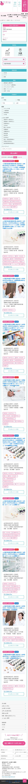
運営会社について (4, 749)
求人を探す (14, 153)
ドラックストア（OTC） (9, 86)
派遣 (5, 76)
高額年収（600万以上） (9, 119)
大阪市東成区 (7, 63)
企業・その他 (7, 91)
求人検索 (4, 703)
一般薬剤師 (6, 110)
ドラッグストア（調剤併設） (10, 85)
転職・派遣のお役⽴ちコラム (9, 715)
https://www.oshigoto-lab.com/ (8, 776)
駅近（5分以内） (7, 127)
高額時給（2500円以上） (9, 121)
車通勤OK (6, 129)
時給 (19, 100)
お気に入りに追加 (14, 212)
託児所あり (6, 137)
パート (5, 74)
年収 (5, 100)
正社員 (5, 72)
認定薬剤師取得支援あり (9, 143)
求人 (12, 20)
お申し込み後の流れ (6, 710)
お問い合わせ (3, 758)
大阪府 (8, 20)
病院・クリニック (8, 88)
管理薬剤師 (6, 112)
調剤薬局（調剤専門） (9, 83)
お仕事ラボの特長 (6, 708)
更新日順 (20, 157)
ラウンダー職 (7, 108)
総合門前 (6, 135)
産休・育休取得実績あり (9, 139)
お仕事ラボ (2, 20)
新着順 (15, 157)
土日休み (6, 125)
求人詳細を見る (8, 209)
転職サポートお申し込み (15, 743)
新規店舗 (6, 133)
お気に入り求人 (5, 706)
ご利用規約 (3, 752)
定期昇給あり (7, 123)
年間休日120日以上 (8, 141)
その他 (5, 114)
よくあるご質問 (5, 718)
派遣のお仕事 (5, 713)
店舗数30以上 (7, 131)
